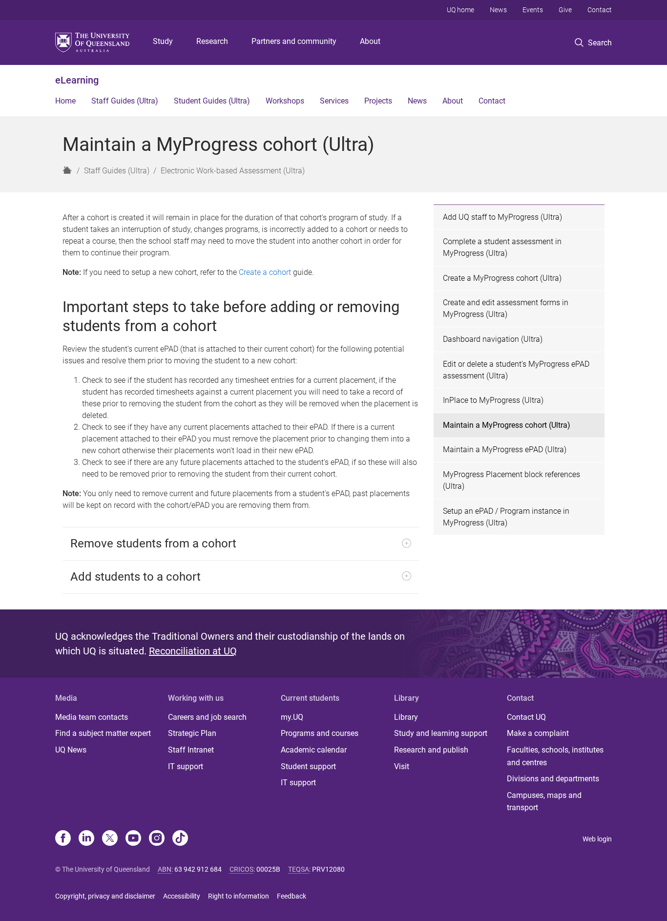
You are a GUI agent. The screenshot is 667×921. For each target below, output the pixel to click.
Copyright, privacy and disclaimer (105, 896)
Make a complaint (538, 733)
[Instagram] (157, 839)
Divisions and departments (553, 778)
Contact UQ (526, 717)
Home (65, 100)
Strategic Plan (192, 733)
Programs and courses (319, 733)
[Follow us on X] (110, 839)
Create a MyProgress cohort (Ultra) (502, 278)
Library (406, 717)
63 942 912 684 (198, 869)
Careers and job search (207, 717)
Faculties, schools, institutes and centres (555, 756)
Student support (308, 766)
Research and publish (431, 749)
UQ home (460, 10)
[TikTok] (180, 839)
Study (163, 41)
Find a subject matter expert (103, 733)
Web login (597, 839)
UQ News (70, 749)
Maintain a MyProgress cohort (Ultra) (506, 425)
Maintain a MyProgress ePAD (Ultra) (504, 449)
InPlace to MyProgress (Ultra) (493, 400)
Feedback (291, 896)
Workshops (285, 100)
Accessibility (181, 896)
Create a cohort (265, 272)
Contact (599, 10)
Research (212, 41)
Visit (401, 766)
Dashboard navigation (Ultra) (492, 339)
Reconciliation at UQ (193, 651)
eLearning (77, 80)
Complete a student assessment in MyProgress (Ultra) (502, 247)
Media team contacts (91, 717)
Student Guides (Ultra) (212, 100)
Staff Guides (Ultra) (124, 100)
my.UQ (292, 717)
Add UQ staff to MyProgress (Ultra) (502, 217)
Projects (378, 100)
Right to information (238, 896)
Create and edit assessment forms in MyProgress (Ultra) (505, 308)
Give (565, 10)
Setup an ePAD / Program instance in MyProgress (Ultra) (506, 516)
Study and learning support (440, 733)
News (498, 10)
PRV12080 (328, 869)
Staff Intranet (191, 749)
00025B (268, 869)
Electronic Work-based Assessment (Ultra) (233, 170)
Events (532, 10)
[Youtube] (133, 839)
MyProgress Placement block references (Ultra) (511, 480)
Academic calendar (314, 749)
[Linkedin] (86, 839)
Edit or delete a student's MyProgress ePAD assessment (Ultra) (516, 369)
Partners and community (293, 41)
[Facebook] (63, 839)
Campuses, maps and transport (544, 802)
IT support (185, 766)
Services (334, 100)
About (370, 41)
